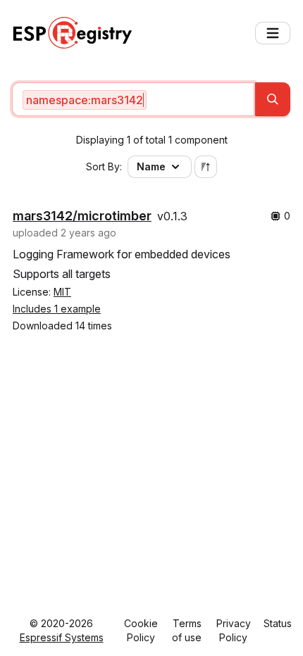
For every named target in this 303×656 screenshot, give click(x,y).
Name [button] (151, 166)
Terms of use (187, 630)
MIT (62, 292)
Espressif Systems (62, 637)
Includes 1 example (57, 309)
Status (278, 623)
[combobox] (133, 99)
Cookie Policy (141, 630)
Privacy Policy (233, 630)
